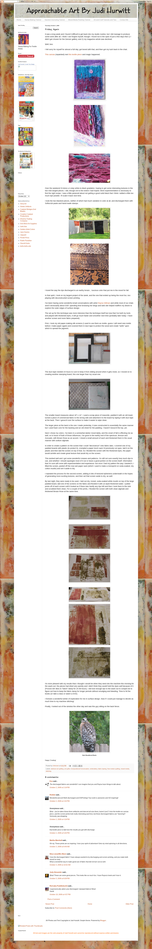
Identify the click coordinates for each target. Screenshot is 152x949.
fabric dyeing (102, 769)
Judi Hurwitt (21, 64)
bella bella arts (25, 246)
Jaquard (23, 235)
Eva (51, 781)
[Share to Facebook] (79, 766)
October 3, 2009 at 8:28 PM (59, 878)
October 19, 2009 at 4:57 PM (60, 894)
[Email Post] (69, 765)
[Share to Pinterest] (81, 766)
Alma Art (23, 204)
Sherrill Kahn (25, 243)
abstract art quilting (57, 769)
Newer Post (49, 904)
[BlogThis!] (76, 766)
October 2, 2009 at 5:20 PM (59, 833)
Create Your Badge (29, 64)
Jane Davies (24, 232)
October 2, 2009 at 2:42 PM (59, 801)
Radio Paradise (26, 240)
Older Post (129, 904)
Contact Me (124, 20)
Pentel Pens (24, 238)
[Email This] (74, 766)
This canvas (50, 54)
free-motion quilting (113, 769)
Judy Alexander (56, 872)
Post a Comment (54, 899)
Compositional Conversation (80, 769)
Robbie (52, 795)
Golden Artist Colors (27, 229)
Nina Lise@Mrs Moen (58, 854)
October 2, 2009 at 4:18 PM (59, 819)
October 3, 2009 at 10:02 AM (60, 865)
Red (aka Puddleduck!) (59, 886)
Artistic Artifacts (25, 206)
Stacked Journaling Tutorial (55, 20)
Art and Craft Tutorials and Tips (105, 20)
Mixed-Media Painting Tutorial (79, 20)
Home (19, 20)
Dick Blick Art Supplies (28, 224)
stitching (48, 771)
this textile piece (75, 54)
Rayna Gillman (104, 303)
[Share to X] (78, 766)
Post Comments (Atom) (63, 908)
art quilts (67, 769)
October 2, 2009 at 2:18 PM (59, 787)
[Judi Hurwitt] (27, 70)
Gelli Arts (23, 226)
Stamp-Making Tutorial (33, 20)
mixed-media (125, 769)
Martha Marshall (56, 840)
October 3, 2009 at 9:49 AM (59, 846)
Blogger (103, 920)
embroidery (93, 769)
